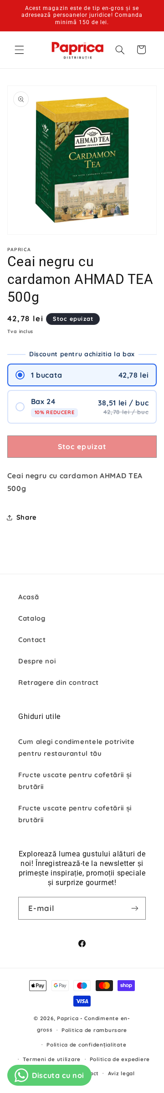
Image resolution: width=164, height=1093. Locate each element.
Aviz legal (121, 1073)
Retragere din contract (58, 682)
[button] (19, 49)
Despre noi (37, 661)
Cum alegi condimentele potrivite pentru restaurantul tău (76, 747)
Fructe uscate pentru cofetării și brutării (75, 780)
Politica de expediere (120, 1059)
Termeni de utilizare (52, 1059)
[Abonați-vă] (134, 908)
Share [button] (26, 517)
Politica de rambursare (94, 1030)
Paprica (67, 1018)
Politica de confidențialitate (86, 1044)
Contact (32, 639)
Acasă (28, 596)
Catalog (31, 618)
